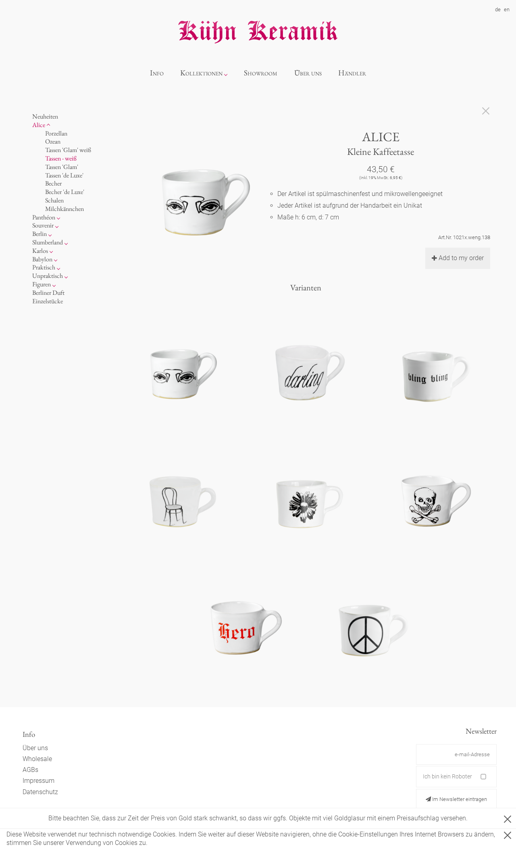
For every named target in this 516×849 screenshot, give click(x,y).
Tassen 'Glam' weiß (68, 150)
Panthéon (43, 217)
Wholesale (37, 759)
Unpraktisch (47, 275)
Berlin (39, 233)
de (498, 9)
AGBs (30, 770)
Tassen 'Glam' (61, 166)
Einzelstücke (47, 300)
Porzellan (56, 133)
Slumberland (47, 242)
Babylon (42, 258)
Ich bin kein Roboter (447, 776)
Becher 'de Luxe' (64, 192)
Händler (352, 73)
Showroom (260, 73)
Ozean (52, 141)
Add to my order (461, 258)
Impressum (38, 780)
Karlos (40, 250)
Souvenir (43, 225)
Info (157, 73)
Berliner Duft (48, 292)
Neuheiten (45, 116)
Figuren (41, 284)
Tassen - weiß (61, 158)
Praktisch (43, 267)
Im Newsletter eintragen (459, 799)
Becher (53, 183)
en (507, 9)
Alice (38, 124)
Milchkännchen (64, 208)
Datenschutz (40, 792)
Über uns (308, 73)
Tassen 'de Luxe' (64, 175)
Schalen (54, 200)
